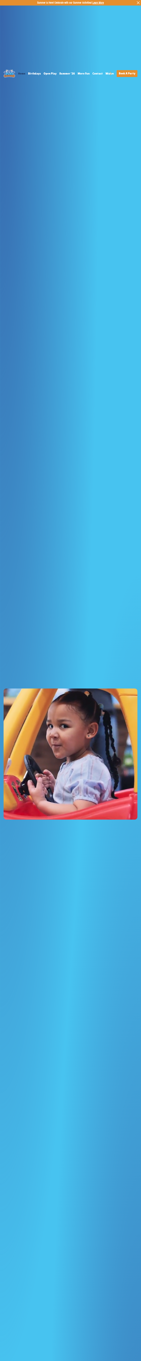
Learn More (98, 2)
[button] (132, 816)
